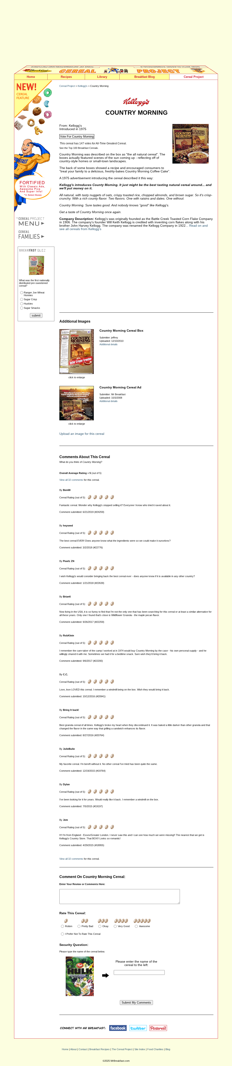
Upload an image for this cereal (81, 433)
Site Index (139, 1049)
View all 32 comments (71, 479)
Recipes (66, 77)
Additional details (108, 344)
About (73, 1049)
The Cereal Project (122, 1049)
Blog (167, 1049)
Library (102, 77)
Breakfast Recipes (99, 1049)
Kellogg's (82, 86)
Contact (83, 1049)
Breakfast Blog (144, 77)
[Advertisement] (116, 34)
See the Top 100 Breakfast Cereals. (79, 148)
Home (31, 77)
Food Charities (155, 1049)
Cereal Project (193, 77)
